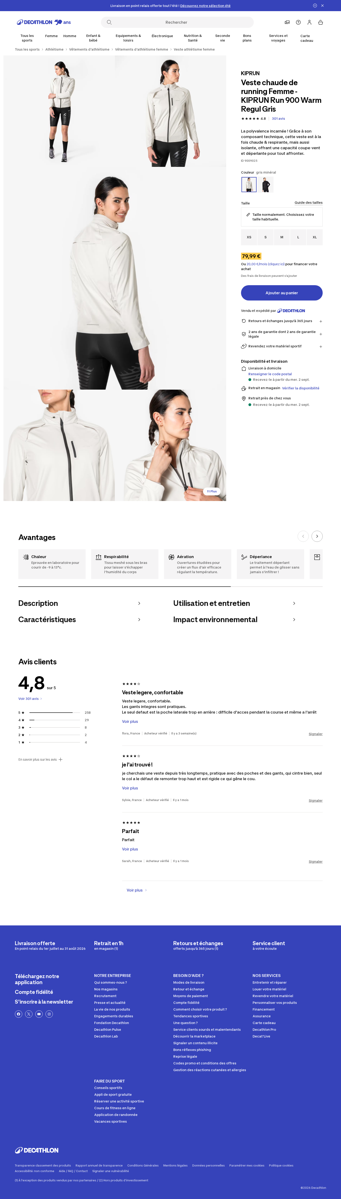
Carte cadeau (306, 38)
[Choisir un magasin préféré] (287, 22)
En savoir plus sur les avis (37, 759)
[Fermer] (322, 5)
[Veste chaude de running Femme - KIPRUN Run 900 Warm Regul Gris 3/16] (114, 278)
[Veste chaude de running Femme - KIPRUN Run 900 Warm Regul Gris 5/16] (170, 445)
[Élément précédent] (303, 536)
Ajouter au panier (282, 293)
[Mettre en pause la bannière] (315, 5)
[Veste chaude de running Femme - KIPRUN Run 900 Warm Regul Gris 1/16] (170, 111)
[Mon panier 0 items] (320, 22)
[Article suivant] (317, 536)
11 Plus (212, 491)
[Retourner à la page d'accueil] (44, 22)
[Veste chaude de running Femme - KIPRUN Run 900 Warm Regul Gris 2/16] (59, 111)
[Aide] (298, 22)
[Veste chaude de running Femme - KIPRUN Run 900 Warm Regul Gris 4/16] (59, 445)
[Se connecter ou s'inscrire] (309, 22)
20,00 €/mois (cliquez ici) (266, 264)
